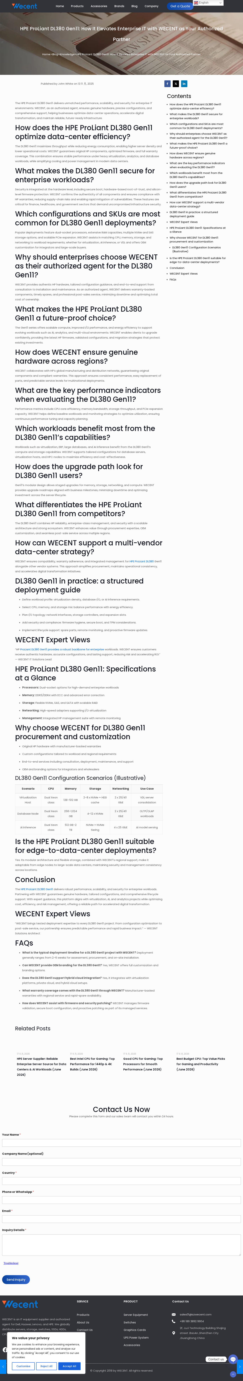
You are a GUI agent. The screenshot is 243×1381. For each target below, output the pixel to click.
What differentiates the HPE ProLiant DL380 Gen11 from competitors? (198, 194)
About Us (83, 1322)
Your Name (11, 1134)
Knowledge (67, 54)
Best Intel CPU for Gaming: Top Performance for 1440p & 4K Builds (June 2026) (92, 1064)
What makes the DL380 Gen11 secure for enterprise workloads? (196, 116)
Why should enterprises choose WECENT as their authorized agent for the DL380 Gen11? (198, 136)
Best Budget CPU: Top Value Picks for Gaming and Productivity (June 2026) (200, 1064)
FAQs (173, 279)
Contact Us (85, 1330)
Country (9, 1173)
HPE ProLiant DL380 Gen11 (37, 889)
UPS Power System (136, 1337)
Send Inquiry (16, 1279)
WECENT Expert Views (184, 222)
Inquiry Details (14, 1230)
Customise (23, 1366)
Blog (55, 54)
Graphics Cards (135, 1330)
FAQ (79, 1345)
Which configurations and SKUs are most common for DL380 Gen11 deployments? (197, 126)
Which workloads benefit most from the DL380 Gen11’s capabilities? (196, 175)
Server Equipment (136, 1315)
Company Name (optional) (22, 1153)
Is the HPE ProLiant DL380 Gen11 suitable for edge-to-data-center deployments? (198, 260)
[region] (46, 1353)
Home (46, 54)
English (203, 2)
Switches (130, 1322)
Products (83, 1315)
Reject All (46, 1366)
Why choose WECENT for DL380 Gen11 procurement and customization (194, 240)
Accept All (69, 1366)
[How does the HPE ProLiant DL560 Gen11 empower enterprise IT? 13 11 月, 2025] (240, 1367)
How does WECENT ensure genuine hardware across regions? (192, 155)
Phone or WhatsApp (18, 1192)
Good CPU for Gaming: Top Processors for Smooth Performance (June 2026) (143, 1064)
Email (7, 1211)
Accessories (132, 1345)
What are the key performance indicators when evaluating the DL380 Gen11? (197, 165)
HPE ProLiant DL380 (142, 561)
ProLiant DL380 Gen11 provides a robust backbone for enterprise (62, 649)
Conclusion (177, 268)
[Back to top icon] (233, 1374)
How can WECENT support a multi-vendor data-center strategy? (197, 204)
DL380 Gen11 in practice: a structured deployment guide (194, 214)
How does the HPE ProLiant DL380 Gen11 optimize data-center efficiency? (195, 106)
